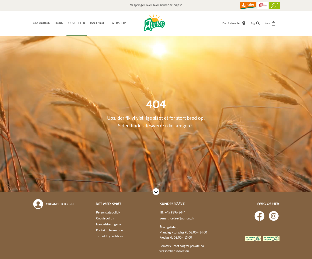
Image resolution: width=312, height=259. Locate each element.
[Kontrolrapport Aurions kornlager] (253, 238)
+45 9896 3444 (175, 212)
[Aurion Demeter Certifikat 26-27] (248, 5)
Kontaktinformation (109, 230)
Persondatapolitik (108, 212)
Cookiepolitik (105, 218)
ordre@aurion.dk (182, 218)
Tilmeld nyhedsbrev (109, 236)
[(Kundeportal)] (53, 204)
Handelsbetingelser (109, 224)
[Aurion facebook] (259, 216)
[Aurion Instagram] (273, 216)
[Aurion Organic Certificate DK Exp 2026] (262, 5)
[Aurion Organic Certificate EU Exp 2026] (274, 5)
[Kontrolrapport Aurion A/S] (271, 238)
